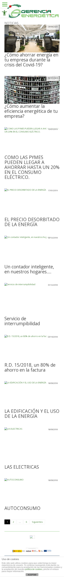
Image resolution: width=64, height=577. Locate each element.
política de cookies (33, 569)
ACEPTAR (32, 575)
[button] (4, 13)
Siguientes (37, 521)
